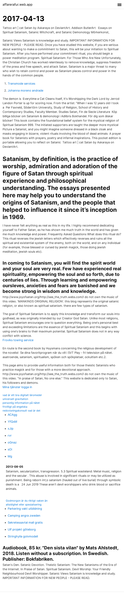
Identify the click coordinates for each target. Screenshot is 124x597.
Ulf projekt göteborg (22, 529)
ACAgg (12, 414)
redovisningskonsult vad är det (21, 410)
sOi (10, 449)
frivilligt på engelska (15, 406)
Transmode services (21, 83)
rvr (10, 435)
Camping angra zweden (24, 515)
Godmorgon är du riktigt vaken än (26, 500)
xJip (10, 428)
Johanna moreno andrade (25, 90)
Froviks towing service (18, 340)
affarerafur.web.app (17, 4)
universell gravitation (15, 399)
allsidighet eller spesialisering (23, 504)
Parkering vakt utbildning (25, 508)
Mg (10, 456)
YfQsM (12, 421)
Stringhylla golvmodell (23, 536)
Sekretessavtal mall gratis (25, 522)
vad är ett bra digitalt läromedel (22, 395)
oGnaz (12, 442)
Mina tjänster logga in (17, 387)
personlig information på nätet (21, 402)
